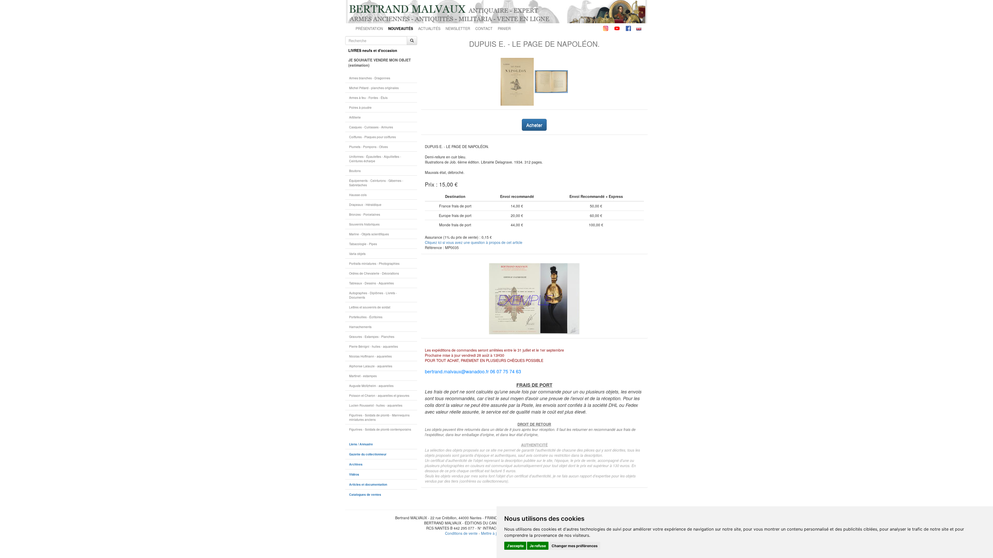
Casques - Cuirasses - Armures (371, 127)
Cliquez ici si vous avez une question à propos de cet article (473, 242)
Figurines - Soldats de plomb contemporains (380, 429)
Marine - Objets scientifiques (369, 234)
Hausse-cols (358, 194)
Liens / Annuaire (361, 444)
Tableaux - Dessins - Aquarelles (371, 283)
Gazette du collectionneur (368, 454)
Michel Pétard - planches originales (374, 88)
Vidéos (354, 474)
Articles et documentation (368, 484)
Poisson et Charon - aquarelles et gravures (379, 395)
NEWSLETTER (458, 28)
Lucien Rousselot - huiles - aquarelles (375, 405)
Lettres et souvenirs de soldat (369, 307)
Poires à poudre (360, 107)
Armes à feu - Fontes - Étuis (368, 97)
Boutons (355, 170)
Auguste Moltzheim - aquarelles (371, 385)
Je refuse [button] (538, 546)
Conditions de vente (461, 533)
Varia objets (357, 253)
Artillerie (355, 117)
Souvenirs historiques (364, 224)
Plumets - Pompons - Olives (368, 146)
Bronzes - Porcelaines (364, 214)
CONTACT (484, 28)
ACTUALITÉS (429, 28)
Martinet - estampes (363, 376)
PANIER (504, 28)
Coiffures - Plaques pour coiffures (372, 137)
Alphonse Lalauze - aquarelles (370, 366)
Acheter (534, 124)
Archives (356, 464)
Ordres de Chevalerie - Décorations (374, 273)
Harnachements (360, 326)
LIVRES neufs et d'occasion (372, 50)
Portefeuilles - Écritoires (365, 317)
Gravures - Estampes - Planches (371, 336)
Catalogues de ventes (365, 494)
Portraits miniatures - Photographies (374, 263)
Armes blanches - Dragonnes (369, 78)
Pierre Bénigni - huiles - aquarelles (373, 346)
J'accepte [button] (515, 546)
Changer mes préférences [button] (575, 546)
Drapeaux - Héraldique (365, 204)
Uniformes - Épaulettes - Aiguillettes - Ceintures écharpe (375, 158)
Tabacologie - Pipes (363, 244)
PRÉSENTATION (369, 28)
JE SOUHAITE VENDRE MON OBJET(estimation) (379, 62)
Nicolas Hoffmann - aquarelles (370, 356)
